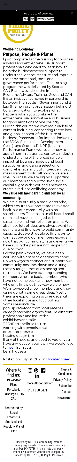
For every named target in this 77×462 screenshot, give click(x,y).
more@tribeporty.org (40, 383)
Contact (67, 392)
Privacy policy (45, 18)
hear (11, 347)
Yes (25, 18)
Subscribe (65, 386)
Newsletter (64, 398)
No (32, 18)
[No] (72, 13)
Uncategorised (58, 359)
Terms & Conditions (65, 372)
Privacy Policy (62, 380)
